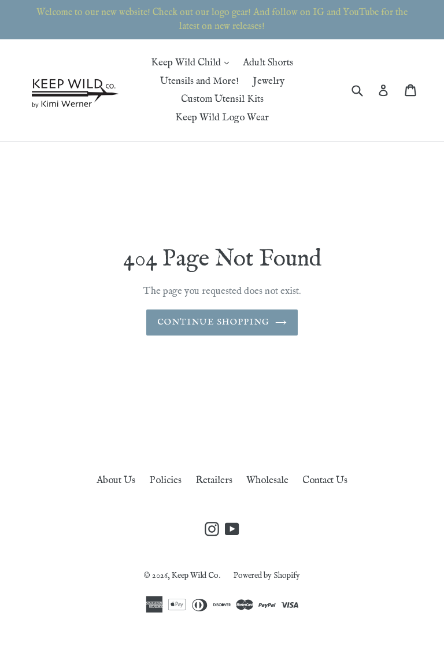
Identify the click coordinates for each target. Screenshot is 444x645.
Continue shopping (213, 321)
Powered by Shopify (267, 575)
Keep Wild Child (193, 62)
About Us (116, 480)
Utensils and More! (199, 81)
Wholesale (267, 480)
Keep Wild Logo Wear (222, 118)
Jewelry (268, 81)
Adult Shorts (268, 63)
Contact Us (324, 480)
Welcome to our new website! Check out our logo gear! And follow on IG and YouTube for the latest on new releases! (222, 19)
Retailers (213, 480)
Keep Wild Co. (197, 575)
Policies (165, 480)
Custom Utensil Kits (222, 99)
